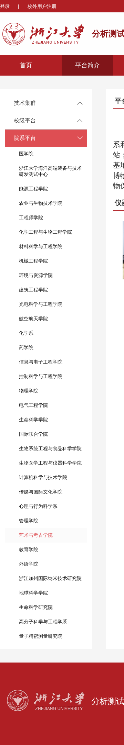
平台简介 (87, 65)
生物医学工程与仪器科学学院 (50, 463)
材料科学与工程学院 (40, 246)
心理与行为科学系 (38, 506)
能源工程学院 (33, 188)
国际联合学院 (33, 434)
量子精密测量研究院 (40, 636)
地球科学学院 (33, 593)
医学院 (26, 153)
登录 (5, 6)
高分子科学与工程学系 (43, 621)
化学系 (26, 333)
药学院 (26, 347)
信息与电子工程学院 (40, 362)
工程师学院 (31, 217)
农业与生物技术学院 (40, 203)
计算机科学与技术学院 (43, 477)
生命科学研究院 (36, 607)
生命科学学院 (33, 419)
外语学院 (28, 564)
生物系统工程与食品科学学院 (50, 448)
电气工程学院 (33, 405)
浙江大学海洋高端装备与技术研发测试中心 (50, 171)
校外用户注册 (42, 6)
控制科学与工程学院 (40, 376)
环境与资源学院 (36, 275)
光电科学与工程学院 (40, 304)
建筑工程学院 (33, 289)
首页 (26, 65)
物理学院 (28, 390)
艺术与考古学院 (36, 535)
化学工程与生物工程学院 (45, 232)
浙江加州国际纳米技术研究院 (50, 578)
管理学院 (28, 520)
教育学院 (28, 549)
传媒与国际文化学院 (40, 491)
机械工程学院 (33, 261)
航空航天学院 (33, 318)
